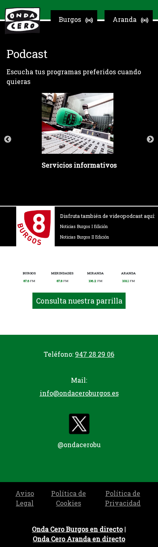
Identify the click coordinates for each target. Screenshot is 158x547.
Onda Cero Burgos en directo (77, 529)
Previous (8, 140)
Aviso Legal (24, 498)
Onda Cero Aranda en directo (79, 538)
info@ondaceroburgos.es (79, 393)
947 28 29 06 (94, 354)
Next (150, 140)
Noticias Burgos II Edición (84, 237)
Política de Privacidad (123, 498)
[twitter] (79, 425)
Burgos (70, 19)
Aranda (125, 19)
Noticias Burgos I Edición (84, 226)
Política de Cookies (68, 498)
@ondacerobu (79, 444)
